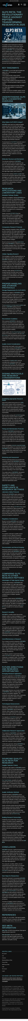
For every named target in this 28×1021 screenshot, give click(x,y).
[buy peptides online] (11, 4)
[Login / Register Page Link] (18, 4)
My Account (4, 968)
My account (4, 953)
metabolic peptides (17, 173)
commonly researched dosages (18, 445)
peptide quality (14, 360)
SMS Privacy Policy (5, 964)
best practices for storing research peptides (13, 305)
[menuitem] (18, 4)
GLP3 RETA (14, 142)
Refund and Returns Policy (7, 960)
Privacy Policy (4, 962)
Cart (3, 955)
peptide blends (20, 242)
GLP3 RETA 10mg (14, 213)
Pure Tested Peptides (16, 332)
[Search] (21, 4)
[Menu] (24, 4)
